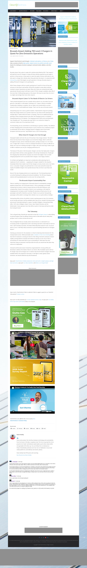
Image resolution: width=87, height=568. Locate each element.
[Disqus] (32, 474)
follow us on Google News (42, 263)
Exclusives (45, 10)
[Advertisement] (56, 4)
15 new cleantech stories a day (34, 299)
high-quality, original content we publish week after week (37, 63)
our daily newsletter (28, 263)
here (34, 418)
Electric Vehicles (23, 10)
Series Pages (54, 10)
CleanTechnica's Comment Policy (18, 420)
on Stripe (51, 61)
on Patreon (44, 61)
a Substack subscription (35, 61)
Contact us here (20, 294)
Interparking (13, 80)
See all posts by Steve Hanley (24, 455)
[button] (16, 11)
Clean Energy (13, 10)
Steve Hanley (16, 56)
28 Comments (21, 56)
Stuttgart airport (43, 214)
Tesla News (38, 10)
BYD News (32, 10)
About (61, 10)
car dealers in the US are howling (41, 234)
